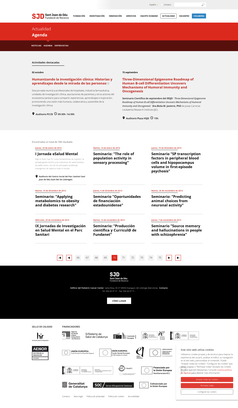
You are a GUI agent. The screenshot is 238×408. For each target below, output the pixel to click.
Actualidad (168, 16)
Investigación (97, 16)
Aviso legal (78, 396)
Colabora (199, 16)
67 (87, 257)
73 (141, 257)
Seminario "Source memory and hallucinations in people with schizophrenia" (176, 230)
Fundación (79, 16)
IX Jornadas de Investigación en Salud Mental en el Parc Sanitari (60, 230)
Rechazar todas (207, 385)
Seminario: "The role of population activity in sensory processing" (113, 158)
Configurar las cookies (207, 392)
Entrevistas (62, 45)
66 (78, 257)
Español (152, 4)
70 (114, 257)
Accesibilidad (133, 396)
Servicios (131, 16)
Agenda (48, 45)
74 (150, 257)
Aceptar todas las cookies (207, 379)
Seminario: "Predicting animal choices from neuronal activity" (171, 201)
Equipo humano (149, 16)
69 (105, 257)
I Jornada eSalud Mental (56, 153)
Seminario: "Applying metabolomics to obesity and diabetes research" (57, 201)
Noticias (36, 45)
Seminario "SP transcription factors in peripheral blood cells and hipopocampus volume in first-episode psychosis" (176, 162)
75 (160, 257)
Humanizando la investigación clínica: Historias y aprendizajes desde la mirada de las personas (72, 81)
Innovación (115, 16)
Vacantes (184, 16)
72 (132, 257)
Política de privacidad (95, 396)
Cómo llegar (119, 301)
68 (96, 257)
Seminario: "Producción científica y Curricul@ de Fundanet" (114, 230)
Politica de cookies (116, 396)
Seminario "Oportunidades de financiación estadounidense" (117, 201)
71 (123, 257)
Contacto (167, 4)
